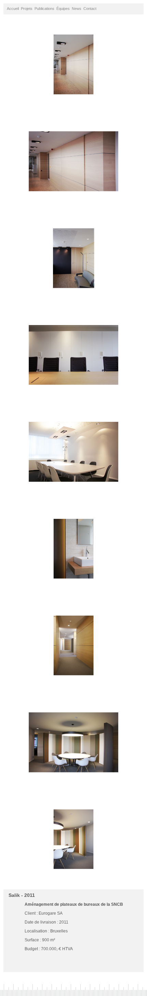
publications (44, 8)
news (76, 8)
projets (26, 8)
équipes (63, 8)
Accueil (13, 8)
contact (89, 8)
